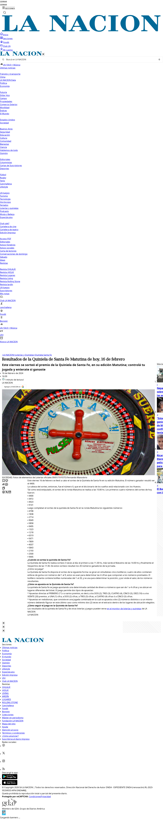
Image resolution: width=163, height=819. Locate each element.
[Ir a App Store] (9, 784)
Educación (5, 135)
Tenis (2, 180)
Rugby (3, 177)
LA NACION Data (8, 80)
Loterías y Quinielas (24, 355)
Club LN (6, 46)
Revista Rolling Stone (10, 281)
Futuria (3, 92)
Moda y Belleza (7, 214)
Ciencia (3, 147)
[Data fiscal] (4, 814)
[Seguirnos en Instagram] (3, 761)
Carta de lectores (8, 251)
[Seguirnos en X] (3, 753)
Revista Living (6, 278)
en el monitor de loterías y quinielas (124, 608)
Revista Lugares (7, 275)
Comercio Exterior (8, 104)
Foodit (6, 42)
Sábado (3, 257)
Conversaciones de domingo (14, 254)
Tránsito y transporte (10, 74)
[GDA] (9, 805)
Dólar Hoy (5, 95)
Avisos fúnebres (7, 244)
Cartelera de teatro (9, 229)
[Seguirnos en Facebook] (3, 746)
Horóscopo (5, 202)
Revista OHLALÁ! (8, 269)
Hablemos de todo (9, 150)
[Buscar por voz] (159, 59)
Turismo (4, 196)
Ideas (2, 260)
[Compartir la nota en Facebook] (3, 492)
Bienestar (4, 144)
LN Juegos (5, 193)
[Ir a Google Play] (9, 778)
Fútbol (3, 174)
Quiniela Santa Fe (43, 355)
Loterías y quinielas (9, 208)
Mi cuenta (8, 50)
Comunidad (5, 141)
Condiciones (35, 796)
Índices (3, 110)
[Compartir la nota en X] (6, 492)
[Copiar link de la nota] (3, 488)
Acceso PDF (5, 238)
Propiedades (6, 101)
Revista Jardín (6, 284)
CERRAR (3, 2)
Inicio (5, 34)
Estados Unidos (7, 119)
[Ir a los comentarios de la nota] (6, 480)
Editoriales (5, 159)
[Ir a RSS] (3, 769)
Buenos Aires (6, 128)
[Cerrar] (43, 54)
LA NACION (8, 355)
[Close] (3, 623)
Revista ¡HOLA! (7, 272)
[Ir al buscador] (4, 12)
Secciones (8, 38)
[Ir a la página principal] (81, 30)
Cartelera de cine (8, 226)
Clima (2, 77)
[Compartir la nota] (3, 484)
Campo (3, 98)
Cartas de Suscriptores (11, 165)
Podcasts (4, 211)
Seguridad (5, 132)
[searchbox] (80, 59)
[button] (81, 197)
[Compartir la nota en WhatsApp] (6, 484)
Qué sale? (4, 223)
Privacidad (46, 796)
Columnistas (6, 162)
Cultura (3, 138)
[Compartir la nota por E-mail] (9, 492)
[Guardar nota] (3, 480)
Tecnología (5, 199)
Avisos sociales (7, 247)
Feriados (4, 205)
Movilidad (4, 107)
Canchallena (6, 183)
